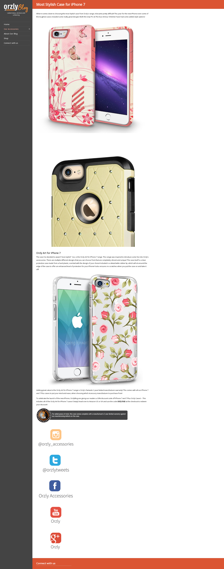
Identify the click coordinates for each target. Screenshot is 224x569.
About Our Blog (11, 33)
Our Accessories (11, 29)
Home (6, 24)
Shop (6, 38)
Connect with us (11, 43)
